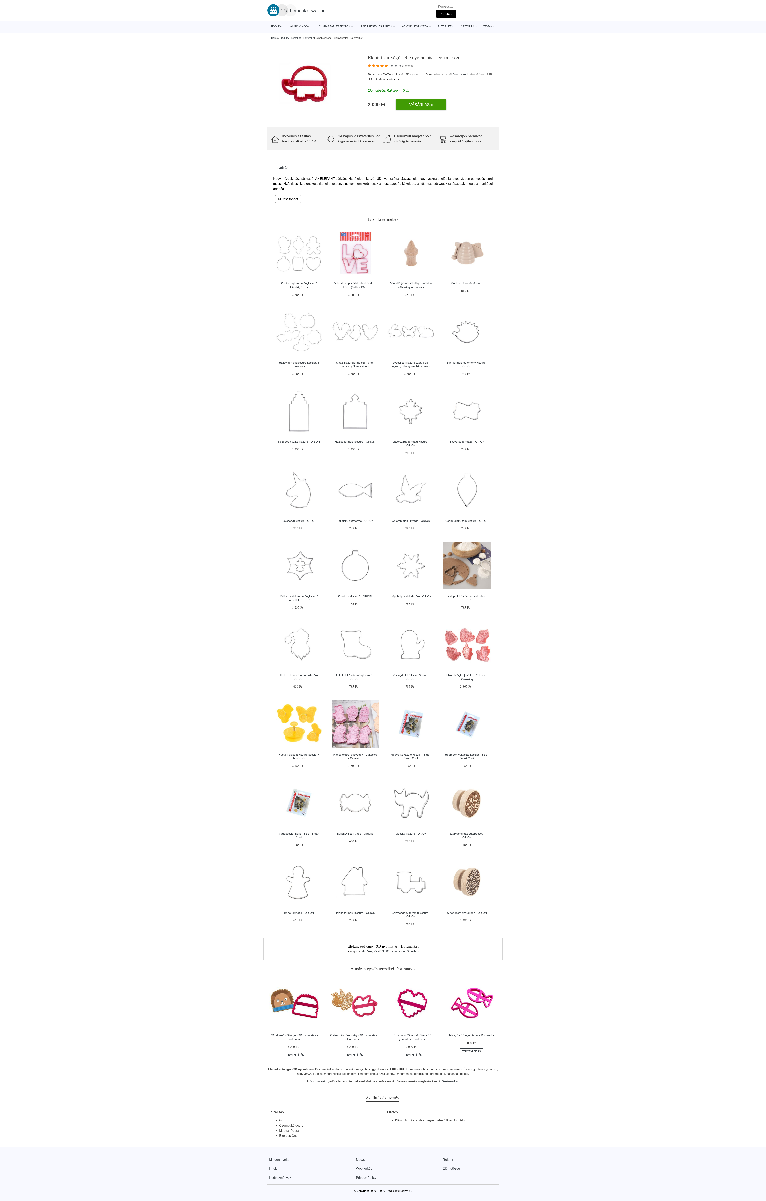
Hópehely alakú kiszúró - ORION (410, 596)
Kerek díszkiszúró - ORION (355, 596)
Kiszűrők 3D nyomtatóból (389, 951)
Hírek (273, 1168)
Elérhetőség (451, 1168)
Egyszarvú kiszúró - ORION (299, 520)
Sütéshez (445, 26)
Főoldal (277, 26)
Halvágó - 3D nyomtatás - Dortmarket (471, 1035)
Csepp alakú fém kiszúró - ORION (466, 520)
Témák (488, 26)
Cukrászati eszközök (334, 26)
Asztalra (467, 26)
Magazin (362, 1159)
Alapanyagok (300, 26)
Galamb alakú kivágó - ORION (411, 520)
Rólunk (448, 1159)
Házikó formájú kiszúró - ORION (355, 441)
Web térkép (364, 1168)
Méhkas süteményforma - (467, 283)
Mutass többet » (389, 79)
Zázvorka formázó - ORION (467, 441)
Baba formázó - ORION (299, 912)
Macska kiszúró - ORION (411, 833)
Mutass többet (288, 199)
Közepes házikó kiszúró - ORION (299, 441)
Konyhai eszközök (415, 26)
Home (274, 38)
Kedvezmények (280, 1177)
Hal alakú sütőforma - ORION (355, 520)
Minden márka (279, 1159)
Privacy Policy (366, 1177)
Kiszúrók (307, 38)
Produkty (284, 38)
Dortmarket (459, 74)
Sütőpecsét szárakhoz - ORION (467, 912)
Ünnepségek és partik (375, 26)
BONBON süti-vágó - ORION (355, 833)
